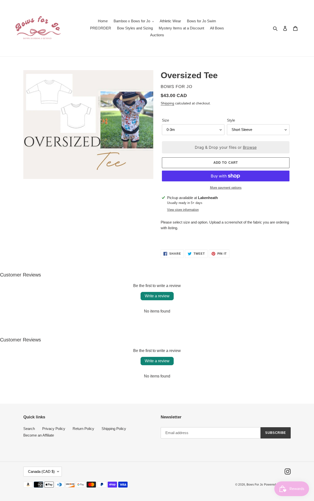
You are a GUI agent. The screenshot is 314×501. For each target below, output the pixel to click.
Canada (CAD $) (41, 471)
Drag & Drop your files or (226, 147)
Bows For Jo (255, 484)
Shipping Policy (114, 428)
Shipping (167, 103)
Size (165, 120)
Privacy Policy (53, 428)
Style (231, 120)
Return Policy (83, 428)
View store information (183, 210)
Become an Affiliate (38, 435)
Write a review (157, 296)
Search (29, 428)
